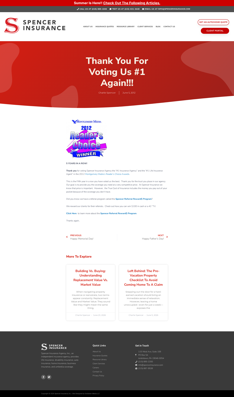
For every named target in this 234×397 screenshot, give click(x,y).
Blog (158, 26)
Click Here (71, 213)
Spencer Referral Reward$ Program (134, 198)
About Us (87, 26)
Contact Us (169, 26)
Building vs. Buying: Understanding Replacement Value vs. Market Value (90, 278)
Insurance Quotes (104, 26)
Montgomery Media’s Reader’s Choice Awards (107, 174)
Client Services (145, 26)
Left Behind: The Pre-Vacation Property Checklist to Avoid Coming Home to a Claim (143, 278)
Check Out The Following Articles (131, 3)
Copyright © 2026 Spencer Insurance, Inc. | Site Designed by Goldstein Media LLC (70, 394)
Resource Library (125, 26)
